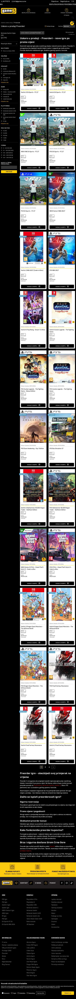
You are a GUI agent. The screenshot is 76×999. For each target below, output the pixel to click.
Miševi (53, 913)
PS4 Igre (4, 902)
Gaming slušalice (56, 908)
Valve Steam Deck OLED (34, 919)
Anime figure (31, 956)
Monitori (53, 910)
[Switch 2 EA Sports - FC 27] (33, 70)
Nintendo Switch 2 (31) (9, 111)
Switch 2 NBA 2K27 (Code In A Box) (32, 270)
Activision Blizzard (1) (9, 71)
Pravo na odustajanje (58, 962)
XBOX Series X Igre (8, 910)
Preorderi (5, 953)
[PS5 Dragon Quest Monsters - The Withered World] (33, 663)
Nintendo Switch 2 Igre (8, 34)
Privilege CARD (6, 950)
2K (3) (4, 69)
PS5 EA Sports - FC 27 (56, 152)
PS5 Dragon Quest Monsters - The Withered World (32, 687)
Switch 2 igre (6, 905)
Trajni (14, 993)
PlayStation (38, 785)
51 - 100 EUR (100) (8, 150)
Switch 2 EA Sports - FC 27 (29, 92)
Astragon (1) (6, 77)
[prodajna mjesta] (37, 867)
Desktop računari (56, 902)
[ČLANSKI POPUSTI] (12, 867)
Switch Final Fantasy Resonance (31, 745)
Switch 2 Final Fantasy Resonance (60, 745)
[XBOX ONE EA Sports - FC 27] (33, 129)
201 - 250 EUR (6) (8, 155)
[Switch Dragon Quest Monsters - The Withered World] (62, 604)
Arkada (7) (6, 96)
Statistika (22, 993)
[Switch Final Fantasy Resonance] (33, 723)
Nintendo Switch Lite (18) (9, 114)
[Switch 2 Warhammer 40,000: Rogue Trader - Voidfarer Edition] (33, 485)
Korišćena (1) (6, 61)
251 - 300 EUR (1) (8, 157)
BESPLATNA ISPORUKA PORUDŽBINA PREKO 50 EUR (38, 4)
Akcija (4, 956)
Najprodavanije (6, 962)
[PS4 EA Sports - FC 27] (33, 188)
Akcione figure (31, 942)
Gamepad (54, 919)
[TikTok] (72, 883)
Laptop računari (56, 899)
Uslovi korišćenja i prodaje (59, 942)
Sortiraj (60, 26)
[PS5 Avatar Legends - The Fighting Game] (62, 366)
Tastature (54, 905)
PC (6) (4, 121)
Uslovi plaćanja (56, 948)
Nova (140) (6, 58)
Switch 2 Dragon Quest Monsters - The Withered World (32, 627)
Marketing (32, 993)
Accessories (55, 927)
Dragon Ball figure (32, 964)
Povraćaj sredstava (57, 964)
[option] (38, 4)
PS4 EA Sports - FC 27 (28, 211)
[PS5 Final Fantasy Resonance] (62, 663)
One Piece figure (32, 962)
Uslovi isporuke (56, 953)
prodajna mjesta (25, 851)
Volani (53, 924)
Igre (4, 38)
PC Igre (4, 916)
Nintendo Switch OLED (34, 913)
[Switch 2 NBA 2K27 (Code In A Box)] (33, 248)
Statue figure (31, 953)
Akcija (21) (6, 89)
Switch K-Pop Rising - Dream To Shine (33, 330)
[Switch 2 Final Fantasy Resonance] (62, 723)
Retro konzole (31, 921)
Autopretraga (50, 26)
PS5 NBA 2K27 (54, 270)
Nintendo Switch (48, 785)
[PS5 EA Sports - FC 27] (62, 129)
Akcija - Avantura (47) (9, 92)
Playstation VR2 (32, 905)
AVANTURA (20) (7, 99)
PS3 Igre (4, 919)
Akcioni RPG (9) (7, 94)
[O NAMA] (31, 883)
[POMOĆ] (46, 883)
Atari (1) (5, 80)
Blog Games (6, 964)
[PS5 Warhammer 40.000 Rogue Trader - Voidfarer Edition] (62, 485)
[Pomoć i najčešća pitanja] (66, 10)
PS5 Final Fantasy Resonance (58, 686)
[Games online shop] (8, 11)
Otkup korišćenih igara (9, 948)
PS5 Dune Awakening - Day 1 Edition (32, 448)
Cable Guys (30, 950)
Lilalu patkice (31, 948)
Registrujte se (64, 1)
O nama (4, 942)
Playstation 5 (31, 902)
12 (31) (5, 130)
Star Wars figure (32, 975)
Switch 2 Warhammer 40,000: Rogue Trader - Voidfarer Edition (33, 509)
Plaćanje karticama (57, 950)
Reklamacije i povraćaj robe (60, 956)
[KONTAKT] (16, 883)
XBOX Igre (5, 913)
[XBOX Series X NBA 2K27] (62, 188)
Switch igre (5, 908)
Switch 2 (58, 785)
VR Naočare (30, 924)
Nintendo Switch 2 (32, 908)
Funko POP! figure (32, 945)
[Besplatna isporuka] (28, 10)
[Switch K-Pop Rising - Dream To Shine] (33, 307)
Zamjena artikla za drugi (59, 959)
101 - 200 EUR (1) (8, 152)
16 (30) (5, 133)
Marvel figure (31, 973)
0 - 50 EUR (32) (7, 148)
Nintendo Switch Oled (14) (9, 118)
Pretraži (9, 171)
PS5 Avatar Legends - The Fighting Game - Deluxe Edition (32, 390)
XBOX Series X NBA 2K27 (57, 211)
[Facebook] (62, 883)
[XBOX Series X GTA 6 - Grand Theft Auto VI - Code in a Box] (33, 545)
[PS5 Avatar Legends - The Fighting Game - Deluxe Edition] (33, 366)
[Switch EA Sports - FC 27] (62, 70)
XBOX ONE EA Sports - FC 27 (30, 152)
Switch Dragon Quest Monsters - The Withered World (61, 627)
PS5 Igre (4, 899)
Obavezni (7, 993)
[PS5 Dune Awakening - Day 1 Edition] (33, 426)
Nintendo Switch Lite (33, 916)
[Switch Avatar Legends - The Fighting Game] (62, 307)
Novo (3, 959)
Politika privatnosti (57, 945)
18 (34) (5, 135)
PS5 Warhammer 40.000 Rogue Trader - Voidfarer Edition (59, 509)
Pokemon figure (32, 970)
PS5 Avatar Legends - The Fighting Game (60, 390)
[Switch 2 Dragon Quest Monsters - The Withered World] (33, 604)
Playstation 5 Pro (32, 899)
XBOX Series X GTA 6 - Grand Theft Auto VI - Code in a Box (32, 568)
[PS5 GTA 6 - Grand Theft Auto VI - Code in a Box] (62, 545)
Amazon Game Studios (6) (9, 74)
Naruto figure (31, 959)
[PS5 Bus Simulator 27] (62, 426)
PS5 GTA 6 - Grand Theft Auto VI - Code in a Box (60, 568)
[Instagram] (67, 883)
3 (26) (4, 138)
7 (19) (4, 140)
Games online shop (7, 22)
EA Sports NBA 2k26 (8, 924)
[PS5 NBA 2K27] (62, 248)
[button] (38, 17)
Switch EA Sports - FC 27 (57, 92)
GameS (52, 846)
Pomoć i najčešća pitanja (10, 945)
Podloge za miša (56, 916)
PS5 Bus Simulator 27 (56, 448)
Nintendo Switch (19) (9, 108)
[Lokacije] (47, 10)
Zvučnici (54, 921)
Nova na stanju (9, 51)
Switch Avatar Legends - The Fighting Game (61, 331)
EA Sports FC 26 (7, 921)
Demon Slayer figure (33, 967)
